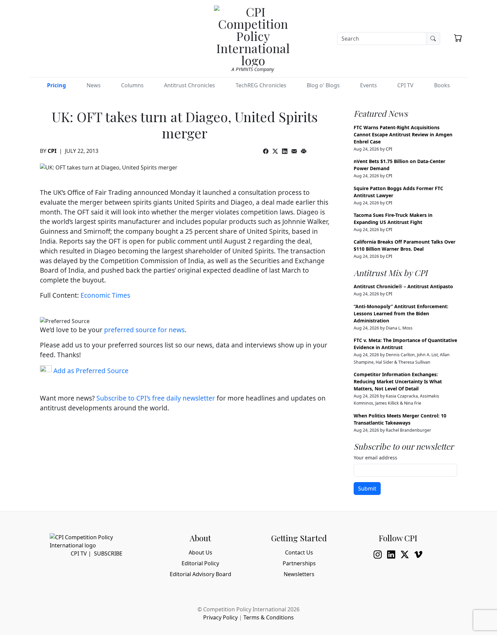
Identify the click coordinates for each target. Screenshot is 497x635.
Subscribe (108, 553)
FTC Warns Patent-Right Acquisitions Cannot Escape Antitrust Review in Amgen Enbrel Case (403, 134)
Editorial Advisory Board (200, 574)
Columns (132, 85)
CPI (52, 151)
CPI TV (405, 85)
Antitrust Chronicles (189, 85)
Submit (367, 488)
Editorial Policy (200, 563)
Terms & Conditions (268, 617)
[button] (458, 38)
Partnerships (299, 563)
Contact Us (299, 552)
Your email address (375, 457)
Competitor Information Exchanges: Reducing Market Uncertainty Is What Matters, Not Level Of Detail (398, 381)
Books (442, 85)
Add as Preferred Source (90, 370)
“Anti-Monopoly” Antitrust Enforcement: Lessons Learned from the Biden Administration (401, 313)
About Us (200, 552)
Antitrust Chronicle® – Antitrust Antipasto (403, 286)
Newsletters (299, 574)
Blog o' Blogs (323, 85)
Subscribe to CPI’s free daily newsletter (155, 398)
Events (368, 85)
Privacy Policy (220, 617)
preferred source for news (144, 329)
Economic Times (105, 295)
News (94, 85)
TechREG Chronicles (261, 85)
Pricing (56, 85)
